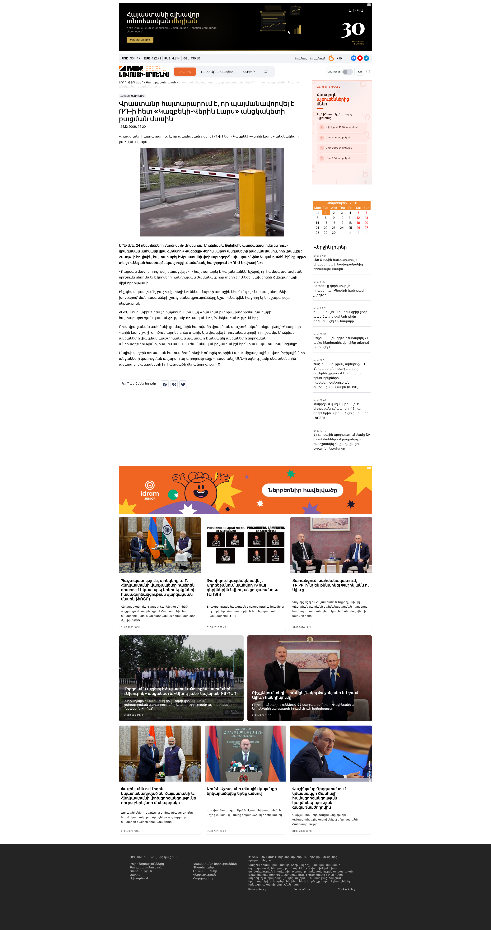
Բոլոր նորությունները (147, 864)
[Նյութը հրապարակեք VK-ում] (174, 384)
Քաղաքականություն (132, 96)
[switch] (347, 72)
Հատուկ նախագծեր (217, 72)
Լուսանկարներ (205, 871)
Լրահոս (185, 72)
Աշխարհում (139, 878)
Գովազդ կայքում (164, 857)
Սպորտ (136, 874)
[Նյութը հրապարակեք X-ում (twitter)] (183, 384)
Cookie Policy (346, 889)
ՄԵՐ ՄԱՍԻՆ (138, 857)
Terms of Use (302, 889)
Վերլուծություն (204, 874)
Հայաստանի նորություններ (215, 864)
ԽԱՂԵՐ (249, 72)
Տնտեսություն (141, 871)
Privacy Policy (257, 889)
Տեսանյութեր (203, 867)
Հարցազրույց (204, 878)
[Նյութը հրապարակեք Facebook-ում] (165, 384)
